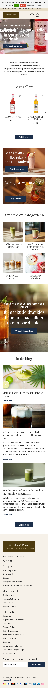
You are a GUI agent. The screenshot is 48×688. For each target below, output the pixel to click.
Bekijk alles (24, 137)
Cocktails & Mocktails (35, 277)
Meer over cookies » (34, 5)
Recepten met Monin (12, 581)
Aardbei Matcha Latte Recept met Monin (35, 247)
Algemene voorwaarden (13, 619)
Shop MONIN (11, 46)
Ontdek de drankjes (24, 330)
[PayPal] (8, 684)
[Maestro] (25, 684)
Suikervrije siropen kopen (14, 649)
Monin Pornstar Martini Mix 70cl (35, 118)
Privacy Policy (9, 627)
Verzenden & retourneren (14, 634)
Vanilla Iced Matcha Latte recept (12, 245)
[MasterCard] (13, 684)
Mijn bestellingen (11, 598)
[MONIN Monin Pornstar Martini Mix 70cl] (35, 104)
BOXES (6, 577)
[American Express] (34, 684)
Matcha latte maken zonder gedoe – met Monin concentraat (24, 492)
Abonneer (36, 664)
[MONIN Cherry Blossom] (13, 104)
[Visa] (17, 684)
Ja (16, 5)
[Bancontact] (21, 684)
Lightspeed (7, 680)
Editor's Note (9, 653)
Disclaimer (7, 623)
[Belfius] (30, 684)
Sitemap (6, 642)
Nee (22, 5)
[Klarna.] (42, 684)
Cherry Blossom (13, 116)
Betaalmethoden (10, 631)
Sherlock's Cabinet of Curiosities (17, 585)
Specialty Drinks (10, 570)
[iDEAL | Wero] (4, 684)
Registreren (8, 595)
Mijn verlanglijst (10, 606)
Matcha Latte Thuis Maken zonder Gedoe (23, 394)
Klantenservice (9, 638)
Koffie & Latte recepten (12, 277)
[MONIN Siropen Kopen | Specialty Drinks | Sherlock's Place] (11, 15)
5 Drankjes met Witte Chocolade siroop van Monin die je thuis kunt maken (23, 435)
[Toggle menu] (42, 15)
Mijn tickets (8, 602)
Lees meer (7, 400)
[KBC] (38, 684)
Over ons (7, 616)
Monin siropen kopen (12, 646)
